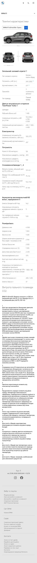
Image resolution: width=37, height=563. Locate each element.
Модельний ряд (9, 495)
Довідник (7, 530)
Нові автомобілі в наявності (13, 497)
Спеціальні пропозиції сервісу (13, 522)
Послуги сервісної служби (12, 524)
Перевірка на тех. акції (11, 548)
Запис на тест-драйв (11, 540)
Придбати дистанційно (11, 542)
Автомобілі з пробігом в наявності (15, 499)
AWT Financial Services (11, 503)
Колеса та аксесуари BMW (12, 526)
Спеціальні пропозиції (11, 501)
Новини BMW (8, 512)
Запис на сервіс (9, 544)
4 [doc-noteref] (10, 274)
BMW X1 (4, 13)
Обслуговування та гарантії (13, 528)
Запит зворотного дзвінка (12, 546)
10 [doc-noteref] (33, 81)
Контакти (7, 550)
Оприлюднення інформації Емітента (15, 552)
